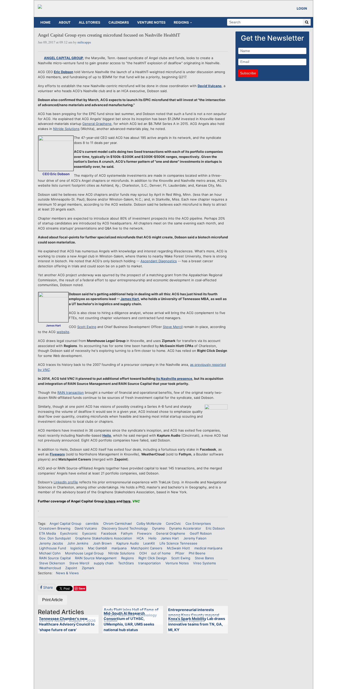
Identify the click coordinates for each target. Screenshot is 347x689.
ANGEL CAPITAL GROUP (63, 58)
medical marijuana (208, 548)
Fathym (127, 533)
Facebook (109, 533)
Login (302, 8)
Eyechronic (69, 533)
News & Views (67, 573)
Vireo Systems (204, 563)
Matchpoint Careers (146, 548)
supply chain (104, 563)
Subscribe (248, 73)
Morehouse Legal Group (84, 553)
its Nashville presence (174, 378)
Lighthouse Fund (52, 548)
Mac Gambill (97, 548)
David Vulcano (210, 86)
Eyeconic (89, 533)
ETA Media (47, 533)
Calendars (118, 22)
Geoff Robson (201, 533)
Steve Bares (204, 558)
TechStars (126, 563)
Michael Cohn (50, 553)
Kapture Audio (127, 543)
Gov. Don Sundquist (55, 538)
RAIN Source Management (96, 558)
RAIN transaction (70, 392)
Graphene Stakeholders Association (103, 538)
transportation (149, 563)
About (65, 22)
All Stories (89, 22)
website (63, 332)
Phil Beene (197, 553)
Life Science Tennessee (178, 543)
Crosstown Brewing (54, 528)
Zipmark (88, 568)
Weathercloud (50, 568)
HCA (140, 538)
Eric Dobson (63, 72)
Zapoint (71, 568)
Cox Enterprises (198, 523)
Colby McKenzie (149, 523)
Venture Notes (151, 22)
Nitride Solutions (66, 129)
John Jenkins (77, 543)
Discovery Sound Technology (125, 528)
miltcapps (84, 42)
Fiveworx (57, 454)
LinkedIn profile (66, 482)
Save (82, 588)
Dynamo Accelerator (185, 528)
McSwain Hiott (178, 548)
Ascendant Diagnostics (158, 261)
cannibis (92, 523)
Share (47, 587)
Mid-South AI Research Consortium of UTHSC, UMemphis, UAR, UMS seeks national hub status (129, 621)
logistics (76, 548)
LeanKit (149, 543)
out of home (161, 553)
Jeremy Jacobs (51, 543)
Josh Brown (102, 543)
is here (110, 501)
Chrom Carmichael (117, 523)
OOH (143, 553)
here (127, 501)
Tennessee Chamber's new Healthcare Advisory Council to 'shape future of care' (66, 624)
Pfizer (179, 553)
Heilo (106, 435)
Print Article (52, 600)
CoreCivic (173, 523)
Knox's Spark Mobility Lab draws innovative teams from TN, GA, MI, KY (196, 624)
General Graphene (97, 124)
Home (45, 22)
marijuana (119, 548)
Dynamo (158, 528)
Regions (181, 22)
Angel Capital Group (65, 523)
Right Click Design (152, 558)
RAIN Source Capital (55, 558)
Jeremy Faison (195, 538)
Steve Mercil (173, 327)
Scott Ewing (86, 327)
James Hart (129, 299)
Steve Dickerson (52, 563)
